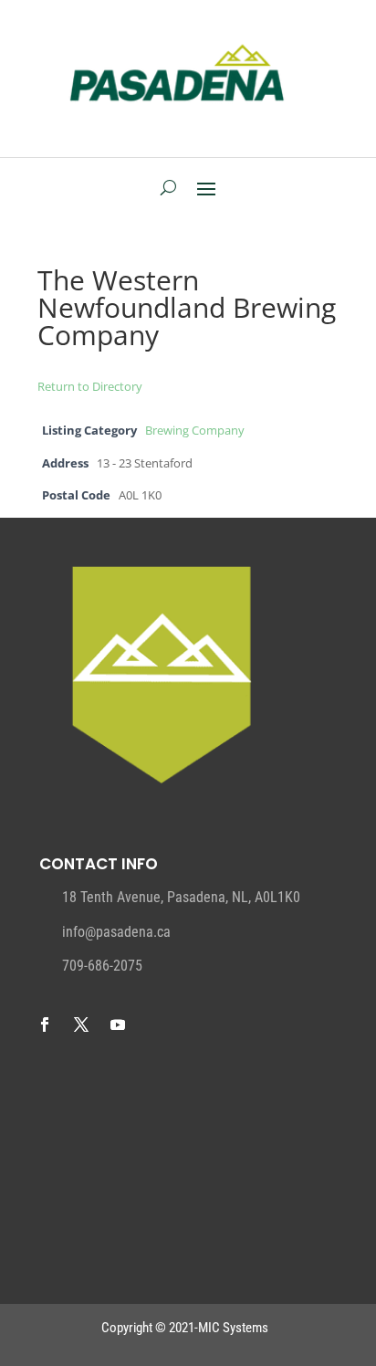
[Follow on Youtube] (117, 1024)
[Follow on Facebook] (44, 1024)
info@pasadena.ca (116, 931)
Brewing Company (195, 430)
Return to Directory (89, 386)
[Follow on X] (81, 1024)
